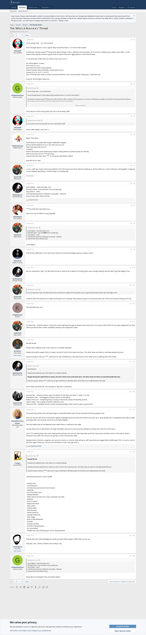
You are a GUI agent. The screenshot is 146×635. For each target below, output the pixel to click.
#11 (134, 285)
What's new (32, 7)
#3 (134, 116)
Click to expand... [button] (80, 105)
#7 (134, 205)
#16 (134, 391)
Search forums (23, 11)
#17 (134, 409)
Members (45, 7)
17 (22, 35)
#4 (134, 134)
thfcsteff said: (31, 88)
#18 (134, 452)
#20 (134, 556)
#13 (134, 321)
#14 (134, 340)
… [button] (19, 35)
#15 (134, 362)
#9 (134, 249)
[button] (38, 7)
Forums (22, 7)
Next (26, 35)
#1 (134, 39)
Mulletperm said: (32, 228)
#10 (134, 267)
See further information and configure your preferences (30, 630)
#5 (134, 165)
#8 (134, 223)
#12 (134, 303)
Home (14, 7)
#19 (134, 535)
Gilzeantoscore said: (33, 120)
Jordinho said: (31, 366)
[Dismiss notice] (134, 16)
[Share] (131, 39)
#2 (134, 84)
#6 (134, 183)
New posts (13, 11)
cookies (25, 627)
